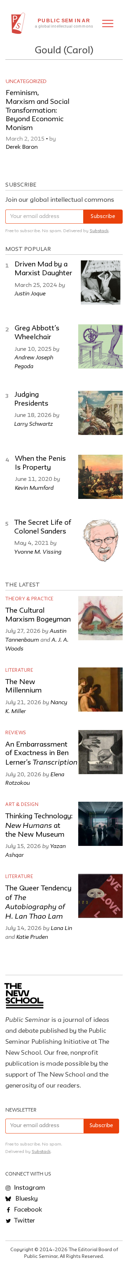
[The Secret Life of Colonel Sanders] (100, 541)
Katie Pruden (32, 937)
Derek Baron (22, 147)
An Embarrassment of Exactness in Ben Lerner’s (41, 754)
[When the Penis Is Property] (100, 477)
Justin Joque (30, 293)
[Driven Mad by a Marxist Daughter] (100, 282)
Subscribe (103, 216)
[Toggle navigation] (108, 23)
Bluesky (26, 1199)
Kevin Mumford (34, 487)
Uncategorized (26, 82)
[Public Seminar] (18, 23)
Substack (99, 231)
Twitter (23, 1221)
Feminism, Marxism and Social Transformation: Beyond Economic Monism (37, 110)
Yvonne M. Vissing (38, 551)
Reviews (15, 733)
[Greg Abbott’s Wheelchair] (100, 346)
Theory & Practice (29, 599)
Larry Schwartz (33, 423)
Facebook (27, 1210)
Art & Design (21, 805)
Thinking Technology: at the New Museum (39, 825)
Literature (19, 670)
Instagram (28, 1188)
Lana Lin (61, 928)
